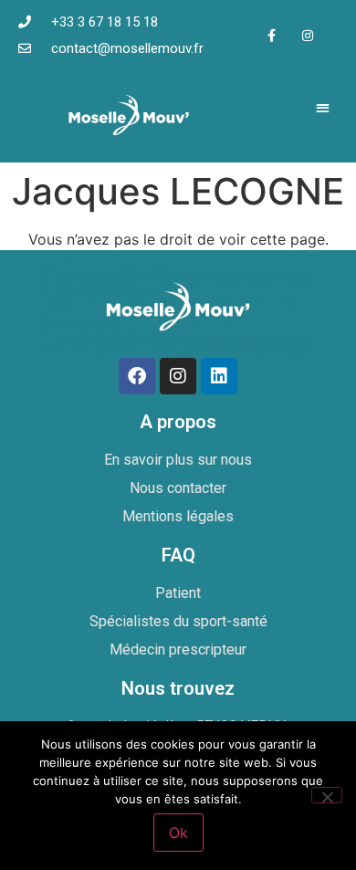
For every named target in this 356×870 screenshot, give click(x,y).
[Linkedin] (219, 376)
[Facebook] (137, 376)
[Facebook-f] (271, 35)
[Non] (326, 795)
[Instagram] (307, 35)
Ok (178, 832)
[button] (323, 107)
